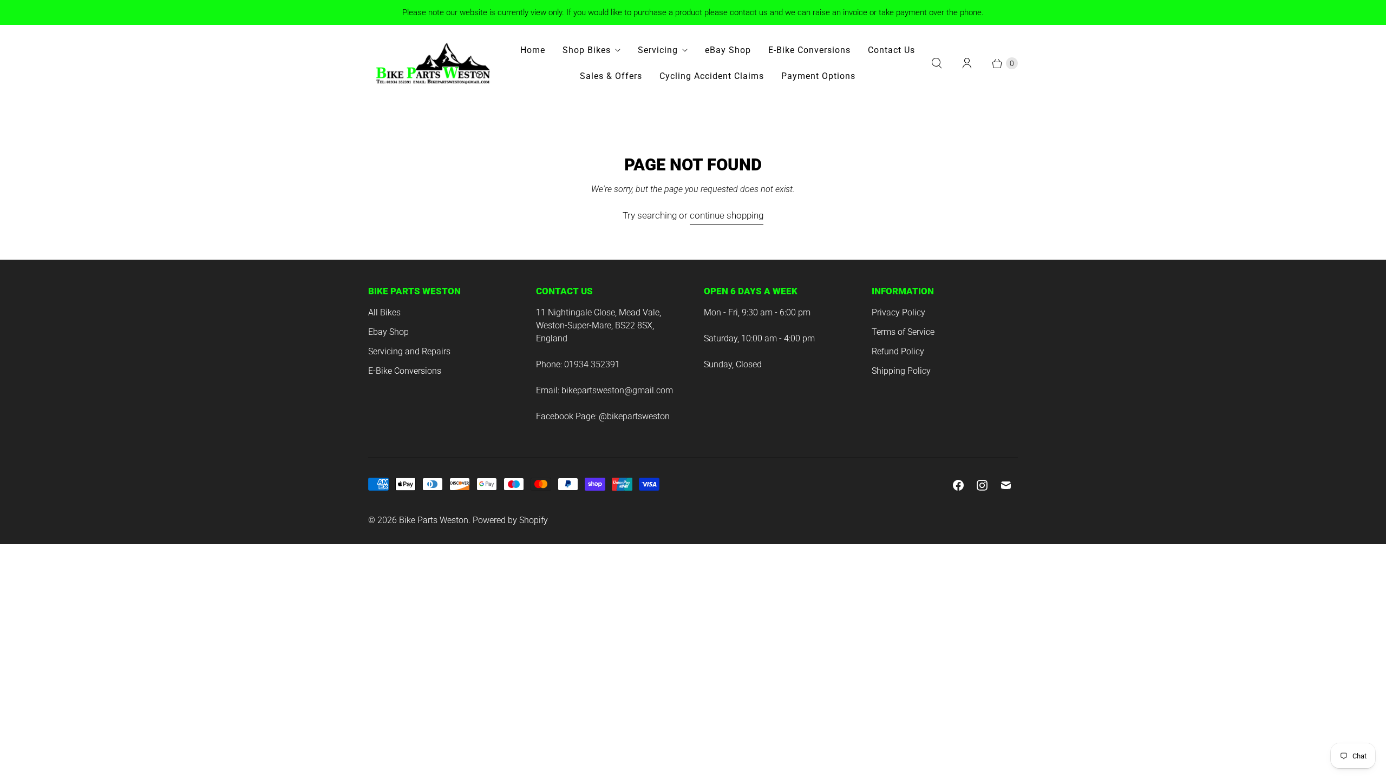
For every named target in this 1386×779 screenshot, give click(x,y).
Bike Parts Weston (433, 520)
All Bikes (384, 312)
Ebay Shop (388, 332)
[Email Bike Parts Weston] (1006, 485)
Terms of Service (903, 332)
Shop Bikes (587, 50)
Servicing (658, 50)
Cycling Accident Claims (711, 76)
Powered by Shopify (510, 520)
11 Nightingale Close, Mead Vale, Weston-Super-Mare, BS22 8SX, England (598, 325)
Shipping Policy (901, 371)
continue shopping (726, 215)
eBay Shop (728, 50)
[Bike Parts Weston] (433, 63)
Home (532, 50)
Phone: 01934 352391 (578, 364)
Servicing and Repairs (409, 351)
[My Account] (967, 63)
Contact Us (891, 50)
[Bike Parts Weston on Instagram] (982, 485)
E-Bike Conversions (809, 50)
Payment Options (818, 76)
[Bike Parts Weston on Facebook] (958, 485)
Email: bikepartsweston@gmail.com (604, 390)
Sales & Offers (611, 76)
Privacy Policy (898, 312)
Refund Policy (898, 351)
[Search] (936, 63)
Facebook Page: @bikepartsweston (603, 416)
